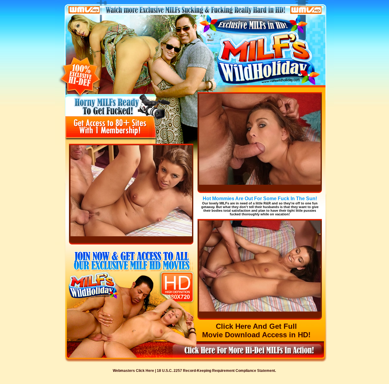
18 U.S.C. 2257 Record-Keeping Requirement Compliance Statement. (216, 371)
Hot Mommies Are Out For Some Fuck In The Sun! (260, 198)
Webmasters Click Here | (135, 371)
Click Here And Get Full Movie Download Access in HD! (256, 330)
